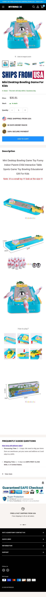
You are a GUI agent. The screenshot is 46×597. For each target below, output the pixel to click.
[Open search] (33, 7)
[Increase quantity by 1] (25, 110)
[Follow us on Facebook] (3, 570)
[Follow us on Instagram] (7, 570)
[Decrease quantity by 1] (12, 110)
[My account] (38, 7)
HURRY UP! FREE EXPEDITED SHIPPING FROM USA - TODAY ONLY (23, 1)
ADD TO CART (23, 139)
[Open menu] (3, 7)
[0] (42, 6)
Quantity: (5, 110)
